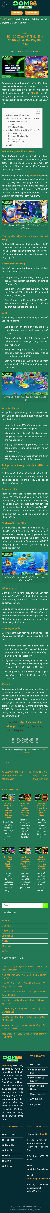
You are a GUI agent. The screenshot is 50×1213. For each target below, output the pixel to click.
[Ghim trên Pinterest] (32, 740)
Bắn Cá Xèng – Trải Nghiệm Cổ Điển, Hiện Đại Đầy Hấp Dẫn (23, 1010)
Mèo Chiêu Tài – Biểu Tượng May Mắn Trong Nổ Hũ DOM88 (25, 863)
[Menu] (4, 4)
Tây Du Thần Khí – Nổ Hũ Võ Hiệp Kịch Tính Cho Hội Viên (41, 863)
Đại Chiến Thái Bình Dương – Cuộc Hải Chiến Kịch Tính (38, 775)
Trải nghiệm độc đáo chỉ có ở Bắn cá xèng (22, 118)
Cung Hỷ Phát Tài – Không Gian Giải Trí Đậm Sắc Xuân (42, 809)
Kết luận (8, 145)
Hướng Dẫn (7, 931)
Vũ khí (11, 124)
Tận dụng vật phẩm (16, 142)
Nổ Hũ (12, 19)
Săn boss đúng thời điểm (18, 136)
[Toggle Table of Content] (37, 111)
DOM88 (3, 19)
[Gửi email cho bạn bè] (27, 740)
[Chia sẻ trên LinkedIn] (37, 740)
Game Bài (6, 926)
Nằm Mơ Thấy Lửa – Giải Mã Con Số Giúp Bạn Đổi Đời (24, 977)
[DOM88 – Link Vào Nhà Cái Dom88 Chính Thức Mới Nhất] (25, 4)
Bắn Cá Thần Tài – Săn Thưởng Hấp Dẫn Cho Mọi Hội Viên (13, 775)
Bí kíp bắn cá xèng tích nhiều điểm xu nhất (22, 130)
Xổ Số (5, 951)
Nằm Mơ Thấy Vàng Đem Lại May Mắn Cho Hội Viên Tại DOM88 (24, 968)
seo (37, 51)
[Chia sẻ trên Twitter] (22, 740)
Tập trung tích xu (15, 133)
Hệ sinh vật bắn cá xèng (18, 121)
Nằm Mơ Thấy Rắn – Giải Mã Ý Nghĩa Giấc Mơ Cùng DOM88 (24, 993)
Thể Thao (6, 946)
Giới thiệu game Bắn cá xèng (17, 115)
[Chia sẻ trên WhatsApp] (13, 740)
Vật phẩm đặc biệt (16, 127)
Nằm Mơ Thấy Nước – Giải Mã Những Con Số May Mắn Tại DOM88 (23, 985)
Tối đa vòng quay (15, 139)
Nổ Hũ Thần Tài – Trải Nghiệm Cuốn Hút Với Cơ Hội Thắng (25, 809)
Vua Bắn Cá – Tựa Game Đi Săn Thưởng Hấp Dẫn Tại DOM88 (23, 1027)
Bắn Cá (5, 920)
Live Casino (7, 936)
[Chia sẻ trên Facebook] (18, 740)
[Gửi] (45, 905)
